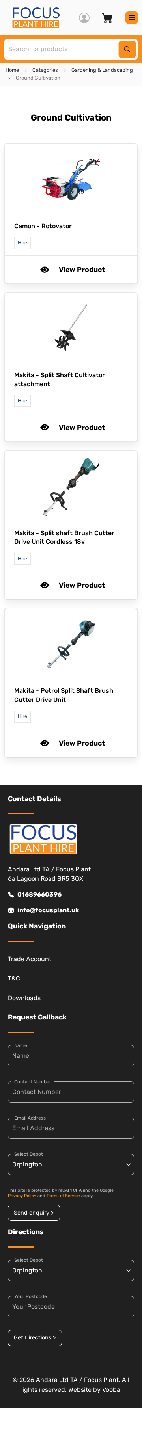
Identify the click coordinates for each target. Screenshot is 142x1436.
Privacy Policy (22, 1195)
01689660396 (39, 894)
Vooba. (112, 1389)
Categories (45, 70)
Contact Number (32, 1081)
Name (20, 1045)
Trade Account (29, 959)
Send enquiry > (34, 1212)
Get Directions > (35, 1337)
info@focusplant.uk (48, 910)
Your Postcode (30, 1296)
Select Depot (28, 1154)
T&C (14, 978)
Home (12, 70)
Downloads (24, 998)
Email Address (30, 1118)
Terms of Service (63, 1195)
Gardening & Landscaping (102, 70)
